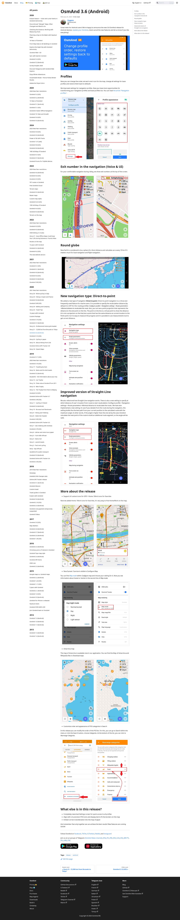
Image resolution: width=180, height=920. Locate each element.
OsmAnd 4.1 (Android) (37, 269)
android (75, 855)
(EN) (104, 838)
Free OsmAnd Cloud (36, 185)
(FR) (111, 838)
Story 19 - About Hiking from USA (40, 342)
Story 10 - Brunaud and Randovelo (40, 409)
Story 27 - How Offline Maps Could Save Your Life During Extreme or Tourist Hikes (43, 237)
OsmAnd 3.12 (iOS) (35, 336)
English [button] (137, 3)
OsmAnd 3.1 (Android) (37, 483)
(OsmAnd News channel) (93, 838)
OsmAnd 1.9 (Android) (37, 618)
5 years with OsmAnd (36, 587)
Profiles (136, 11)
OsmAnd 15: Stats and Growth (39, 114)
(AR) (65, 840)
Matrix (63, 903)
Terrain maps (34, 189)
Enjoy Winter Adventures (37, 74)
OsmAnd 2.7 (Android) (37, 532)
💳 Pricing (29, 3)
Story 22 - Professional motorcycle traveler (43, 326)
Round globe (138, 18)
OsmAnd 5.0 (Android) (37, 120)
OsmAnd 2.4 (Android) (37, 556)
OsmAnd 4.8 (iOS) (35, 145)
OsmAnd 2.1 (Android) (37, 591)
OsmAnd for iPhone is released (39, 600)
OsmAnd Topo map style (37, 553)
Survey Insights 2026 (36, 65)
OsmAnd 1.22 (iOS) (35, 581)
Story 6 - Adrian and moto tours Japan (42, 432)
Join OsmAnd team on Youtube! (40, 610)
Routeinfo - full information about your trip (43, 377)
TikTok (84, 834)
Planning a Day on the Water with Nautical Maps (43, 36)
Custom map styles (36, 199)
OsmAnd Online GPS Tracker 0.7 (40, 396)
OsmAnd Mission (35, 486)
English (94, 885)
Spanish (94, 903)
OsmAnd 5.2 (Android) (37, 98)
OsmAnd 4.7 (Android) (37, 158)
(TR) (69, 840)
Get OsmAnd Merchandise (131, 894)
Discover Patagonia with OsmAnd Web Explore (42, 70)
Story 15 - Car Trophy (36, 380)
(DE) (114, 838)
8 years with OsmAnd (36, 496)
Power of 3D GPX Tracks (37, 138)
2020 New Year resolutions (38, 360)
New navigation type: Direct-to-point (140, 22)
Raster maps (34, 195)
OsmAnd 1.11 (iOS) (35, 584)
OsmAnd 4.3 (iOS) (35, 226)
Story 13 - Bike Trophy (37, 386)
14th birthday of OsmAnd (38, 151)
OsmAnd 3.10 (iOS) (35, 364)
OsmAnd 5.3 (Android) (37, 62)
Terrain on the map (36, 215)
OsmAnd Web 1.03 (35, 52)
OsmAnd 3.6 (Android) (37, 333)
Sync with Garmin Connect (38, 56)
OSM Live (33, 563)
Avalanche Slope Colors (37, 83)
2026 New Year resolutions (38, 91)
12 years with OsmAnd (37, 245)
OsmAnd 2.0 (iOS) (35, 522)
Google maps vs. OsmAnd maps (40, 574)
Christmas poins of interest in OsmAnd (42, 550)
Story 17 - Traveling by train (38, 367)
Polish (94, 900)
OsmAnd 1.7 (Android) (37, 625)
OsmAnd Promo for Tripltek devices (41, 161)
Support (125, 897)
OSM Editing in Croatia (37, 233)
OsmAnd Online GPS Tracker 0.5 (40, 422)
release (68, 855)
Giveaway (33, 473)
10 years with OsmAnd (37, 313)
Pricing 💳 (33, 885)
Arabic (94, 909)
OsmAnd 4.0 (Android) (37, 272)
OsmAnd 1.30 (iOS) (35, 539)
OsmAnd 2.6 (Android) (37, 535)
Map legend (34, 897)
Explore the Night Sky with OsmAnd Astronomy (41, 48)
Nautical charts (34, 604)
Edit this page (68, 859)
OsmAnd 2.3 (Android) (37, 566)
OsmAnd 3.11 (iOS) (35, 357)
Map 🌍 (32, 888)
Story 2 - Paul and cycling (38, 445)
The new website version (37, 254)
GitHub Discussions (67, 885)
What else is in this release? (141, 33)
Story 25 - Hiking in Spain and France (41, 297)
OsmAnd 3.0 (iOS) (35, 393)
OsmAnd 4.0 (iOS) (35, 276)
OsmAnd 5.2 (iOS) (35, 94)
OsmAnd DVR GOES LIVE (37, 607)
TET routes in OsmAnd (37, 182)
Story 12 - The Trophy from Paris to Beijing (43, 390)
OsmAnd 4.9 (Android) (37, 135)
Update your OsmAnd (80, 30)
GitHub (146, 3)
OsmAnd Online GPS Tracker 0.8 (40, 346)
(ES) (121, 838)
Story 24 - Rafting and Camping (40, 306)
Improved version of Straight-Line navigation (141, 27)
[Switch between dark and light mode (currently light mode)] (177, 2)
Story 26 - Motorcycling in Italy (39, 293)
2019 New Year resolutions (38, 470)
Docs (16, 3)
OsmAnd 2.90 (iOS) (35, 399)
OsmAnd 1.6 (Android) (37, 636)
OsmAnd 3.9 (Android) (37, 279)
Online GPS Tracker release (38, 479)
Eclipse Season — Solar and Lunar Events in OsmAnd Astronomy (43, 20)
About (32, 909)
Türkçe (94, 912)
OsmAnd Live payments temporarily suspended (41, 510)
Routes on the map (36, 241)
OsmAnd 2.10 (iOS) (35, 502)
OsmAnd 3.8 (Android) (37, 300)
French (94, 888)
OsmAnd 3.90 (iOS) (35, 282)
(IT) (108, 838)
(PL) (62, 840)
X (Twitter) (90, 834)
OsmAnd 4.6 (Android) (37, 172)
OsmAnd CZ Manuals (129, 891)
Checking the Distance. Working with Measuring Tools (41, 31)
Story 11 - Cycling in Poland (38, 403)
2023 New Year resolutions (38, 223)
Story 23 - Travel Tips (36, 310)
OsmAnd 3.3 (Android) (37, 455)
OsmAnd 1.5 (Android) (37, 633)
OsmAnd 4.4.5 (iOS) (36, 202)
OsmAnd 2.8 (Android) (37, 529)
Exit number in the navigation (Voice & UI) (140, 15)
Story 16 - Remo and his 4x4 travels (41, 370)
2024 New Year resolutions (38, 169)
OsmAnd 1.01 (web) (36, 142)
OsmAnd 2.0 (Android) (37, 597)
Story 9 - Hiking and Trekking (39, 413)
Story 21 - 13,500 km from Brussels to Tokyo (43, 329)
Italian (94, 894)
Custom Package (35, 316)
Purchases (33, 894)
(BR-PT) (126, 838)
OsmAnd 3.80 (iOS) (35, 303)
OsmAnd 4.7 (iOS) (35, 155)
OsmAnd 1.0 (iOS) (35, 594)
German (94, 891)
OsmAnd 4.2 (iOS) (35, 251)
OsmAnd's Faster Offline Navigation (41, 111)
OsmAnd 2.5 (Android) (37, 547)
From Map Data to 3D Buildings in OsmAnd (43, 44)
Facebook (77, 834)
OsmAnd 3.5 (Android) (37, 373)
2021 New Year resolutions (38, 290)
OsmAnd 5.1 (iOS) (35, 107)
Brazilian (95, 906)
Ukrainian (95, 897)
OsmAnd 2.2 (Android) (37, 577)
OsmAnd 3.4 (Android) (37, 406)
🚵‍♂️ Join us (46, 3)
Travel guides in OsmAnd (37, 492)
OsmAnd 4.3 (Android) (37, 229)
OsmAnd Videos (35, 514)
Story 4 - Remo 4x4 (36, 439)
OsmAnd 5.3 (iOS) (35, 59)
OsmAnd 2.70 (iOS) (35, 429)
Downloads (34, 900)
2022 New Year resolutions (38, 263)
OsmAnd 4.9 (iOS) (35, 132)
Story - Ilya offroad (36, 449)
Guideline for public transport (39, 452)
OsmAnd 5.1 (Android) (37, 104)
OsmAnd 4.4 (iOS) (35, 208)
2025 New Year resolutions (38, 128)
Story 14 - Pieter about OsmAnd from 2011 (43, 383)
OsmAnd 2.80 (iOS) (35, 419)
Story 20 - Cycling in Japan (38, 339)
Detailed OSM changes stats (38, 476)
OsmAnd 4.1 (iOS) (35, 266)
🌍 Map (37, 3)
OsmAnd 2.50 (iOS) (35, 462)
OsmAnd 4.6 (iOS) (35, 176)
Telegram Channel (67, 900)
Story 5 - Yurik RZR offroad (38, 435)
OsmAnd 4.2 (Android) (37, 248)
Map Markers (34, 526)
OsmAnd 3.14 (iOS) (35, 320)
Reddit (97, 834)
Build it (32, 903)
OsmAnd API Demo (36, 560)
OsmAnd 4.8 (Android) (37, 148)
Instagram (107, 834)
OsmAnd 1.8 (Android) (37, 621)
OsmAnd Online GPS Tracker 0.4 (40, 458)
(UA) (118, 838)
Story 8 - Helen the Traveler (38, 416)
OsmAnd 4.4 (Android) (37, 212)
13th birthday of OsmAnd (38, 205)
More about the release (140, 30)
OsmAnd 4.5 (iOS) (35, 179)
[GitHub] (68, 24)
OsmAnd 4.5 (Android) (37, 192)
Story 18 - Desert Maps (37, 349)
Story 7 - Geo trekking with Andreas (41, 426)
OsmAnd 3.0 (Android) (37, 499)
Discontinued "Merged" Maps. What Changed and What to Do (41, 25)
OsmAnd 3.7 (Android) (37, 323)
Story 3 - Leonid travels (37, 442)
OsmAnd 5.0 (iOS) (35, 117)
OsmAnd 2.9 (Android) (37, 505)
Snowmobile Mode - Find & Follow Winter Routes (43, 79)
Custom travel (34, 489)
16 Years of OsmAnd (36, 40)
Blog (21, 3)
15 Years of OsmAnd (36, 101)
